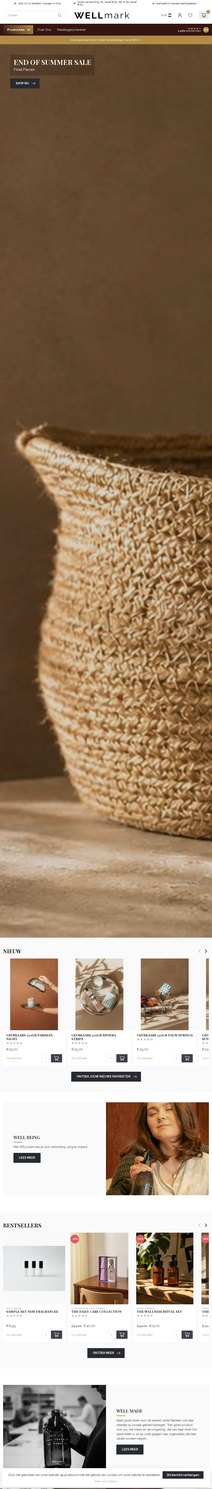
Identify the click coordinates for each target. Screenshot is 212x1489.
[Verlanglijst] (190, 15)
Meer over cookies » (107, 1481)
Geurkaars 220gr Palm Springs (165, 1035)
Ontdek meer (103, 1353)
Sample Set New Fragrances (32, 1311)
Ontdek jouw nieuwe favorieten (103, 1076)
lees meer (27, 1157)
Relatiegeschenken (71, 30)
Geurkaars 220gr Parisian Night (29, 1037)
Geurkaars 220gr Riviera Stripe (93, 1037)
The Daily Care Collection (96, 1311)
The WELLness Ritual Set (159, 1311)
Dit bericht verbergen (183, 1475)
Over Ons (44, 30)
